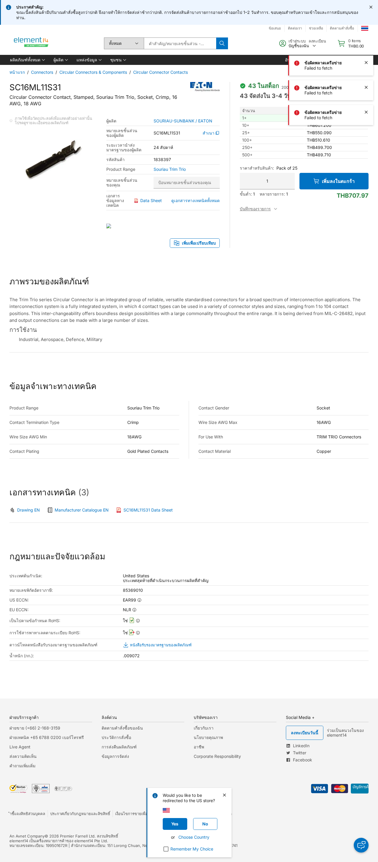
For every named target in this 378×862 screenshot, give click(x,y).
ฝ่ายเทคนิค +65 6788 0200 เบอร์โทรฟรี (46, 737)
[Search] (222, 43)
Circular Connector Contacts (160, 72)
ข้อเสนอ (275, 28)
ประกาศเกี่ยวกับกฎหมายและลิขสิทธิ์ (80, 813)
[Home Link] (31, 43)
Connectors (42, 72)
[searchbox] (180, 43)
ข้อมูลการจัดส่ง (115, 756)
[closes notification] (371, 7)
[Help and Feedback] (361, 845)
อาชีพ (199, 746)
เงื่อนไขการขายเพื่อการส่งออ (139, 813)
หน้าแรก (17, 72)
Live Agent (19, 746)
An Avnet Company (27, 836)
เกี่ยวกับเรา (204, 727)
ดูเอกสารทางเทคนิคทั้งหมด (195, 200)
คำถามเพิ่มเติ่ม (22, 765)
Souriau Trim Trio (170, 169)
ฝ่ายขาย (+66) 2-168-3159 (34, 727)
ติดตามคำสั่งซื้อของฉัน (122, 727)
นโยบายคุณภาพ (208, 737)
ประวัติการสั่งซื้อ (116, 737)
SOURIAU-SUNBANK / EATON (183, 121)
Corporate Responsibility (217, 756)
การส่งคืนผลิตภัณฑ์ (119, 746)
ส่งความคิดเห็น (23, 756)
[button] (27, 60)
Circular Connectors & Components (93, 72)
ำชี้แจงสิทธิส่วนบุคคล (27, 813)
